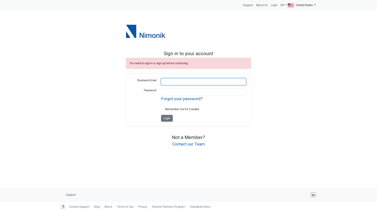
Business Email (147, 80)
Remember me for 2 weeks (182, 109)
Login (274, 5)
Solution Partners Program (168, 206)
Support (248, 5)
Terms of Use (125, 206)
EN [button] (282, 5)
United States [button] (304, 5)
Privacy (142, 206)
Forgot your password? (182, 98)
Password (150, 90)
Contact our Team (188, 144)
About (108, 206)
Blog (97, 206)
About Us (262, 5)
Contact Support (79, 206)
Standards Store (200, 206)
